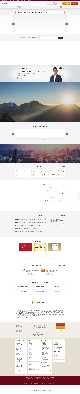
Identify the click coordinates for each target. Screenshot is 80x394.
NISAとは (30, 364)
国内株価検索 (44, 342)
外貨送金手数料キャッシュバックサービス (21, 362)
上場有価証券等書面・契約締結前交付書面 (38, 377)
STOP (44, 139)
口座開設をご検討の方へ (46, 103)
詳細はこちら (21, 78)
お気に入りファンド (45, 349)
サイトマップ (56, 360)
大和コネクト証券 (23, 291)
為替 (59, 200)
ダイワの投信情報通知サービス (46, 359)
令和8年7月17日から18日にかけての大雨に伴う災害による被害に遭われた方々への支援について (31, 222)
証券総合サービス (19, 345)
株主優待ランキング (45, 353)
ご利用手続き (44, 367)
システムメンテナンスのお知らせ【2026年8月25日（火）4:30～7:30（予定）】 (29, 225)
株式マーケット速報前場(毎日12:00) (46, 193)
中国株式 (30, 344)
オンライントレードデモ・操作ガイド (46, 371)
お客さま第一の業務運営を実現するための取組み (28, 104)
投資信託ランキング (45, 354)
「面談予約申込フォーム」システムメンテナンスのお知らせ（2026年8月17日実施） (30, 231)
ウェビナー (56, 342)
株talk (42, 358)
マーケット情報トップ (61, 184)
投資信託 (54, 2)
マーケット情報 (43, 340)
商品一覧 (63, 166)
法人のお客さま (9, 0)
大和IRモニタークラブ (40, 291)
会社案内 (14, 0)
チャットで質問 (79, 198)
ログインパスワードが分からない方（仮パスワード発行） (40, 330)
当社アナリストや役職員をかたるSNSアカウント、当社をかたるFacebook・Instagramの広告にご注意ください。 (57, 220)
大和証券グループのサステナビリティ (22, 286)
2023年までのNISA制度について (34, 369)
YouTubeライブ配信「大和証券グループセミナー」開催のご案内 (27, 228)
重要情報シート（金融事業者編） (49, 377)
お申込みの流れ (31, 365)
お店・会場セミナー (57, 343)
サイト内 (48, 2)
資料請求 (60, 330)
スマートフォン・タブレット (46, 365)
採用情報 (18, 0)
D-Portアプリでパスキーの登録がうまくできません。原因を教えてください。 (40, 326)
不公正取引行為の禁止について (43, 383)
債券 (29, 347)
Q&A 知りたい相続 (57, 348)
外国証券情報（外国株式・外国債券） (41, 378)
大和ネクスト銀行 (57, 291)
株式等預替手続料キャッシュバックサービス (21, 360)
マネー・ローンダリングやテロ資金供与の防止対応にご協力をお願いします (57, 224)
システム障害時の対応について (52, 383)
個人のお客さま (4, 0)
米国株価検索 (44, 343)
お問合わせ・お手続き (57, 351)
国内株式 (30, 342)
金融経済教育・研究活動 (40, 286)
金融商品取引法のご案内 (29, 377)
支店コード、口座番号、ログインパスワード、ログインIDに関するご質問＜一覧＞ (40, 332)
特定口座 (17, 349)
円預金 (30, 352)
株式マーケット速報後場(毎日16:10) (58, 193)
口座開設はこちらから (40, 112)
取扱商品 (29, 340)
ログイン (74, 3)
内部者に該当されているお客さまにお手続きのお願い (31, 383)
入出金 (17, 355)
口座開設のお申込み (19, 330)
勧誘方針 (33, 378)
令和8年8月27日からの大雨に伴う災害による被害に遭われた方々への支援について (32, 219)
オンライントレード (19, 367)
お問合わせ (17, 325)
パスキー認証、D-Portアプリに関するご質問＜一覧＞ (40, 328)
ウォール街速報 (46, 190)
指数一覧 (46, 200)
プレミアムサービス (19, 370)
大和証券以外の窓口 (19, 326)
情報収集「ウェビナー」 (20, 366)
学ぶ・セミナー (56, 340)
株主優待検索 (44, 344)
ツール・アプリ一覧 (62, 265)
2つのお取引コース (19, 348)
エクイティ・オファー (49, 378)
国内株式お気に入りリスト (46, 347)
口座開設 (66, 3)
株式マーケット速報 (59, 190)
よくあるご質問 (23, 0)
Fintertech (57, 286)
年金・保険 (30, 354)
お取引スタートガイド (19, 344)
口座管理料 (18, 353)
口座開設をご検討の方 (19, 343)
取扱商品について (44, 366)
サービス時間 (18, 354)
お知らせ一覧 (63, 215)
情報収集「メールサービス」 (20, 365)
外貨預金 (30, 353)
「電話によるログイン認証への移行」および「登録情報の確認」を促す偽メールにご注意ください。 (33, 12)
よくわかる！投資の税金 (58, 347)
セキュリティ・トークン (32, 357)
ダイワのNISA (18, 350)
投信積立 (30, 349)
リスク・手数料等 (29, 0)
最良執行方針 (29, 378)
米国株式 (30, 343)
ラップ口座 (30, 348)
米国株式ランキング (45, 352)
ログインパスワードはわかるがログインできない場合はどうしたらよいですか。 (40, 335)
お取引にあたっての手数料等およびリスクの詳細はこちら (25, 317)
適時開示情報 (44, 357)
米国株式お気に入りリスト (46, 348)
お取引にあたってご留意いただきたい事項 (56, 227)
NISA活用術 (31, 368)
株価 (50, 2)
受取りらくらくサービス (20, 358)
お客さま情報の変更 (19, 331)
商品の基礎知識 (56, 344)
